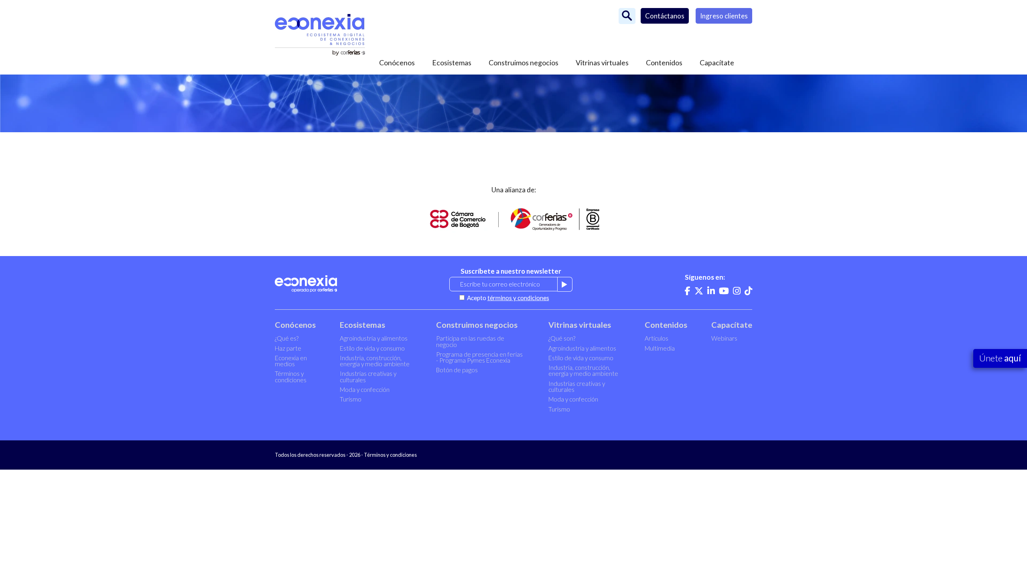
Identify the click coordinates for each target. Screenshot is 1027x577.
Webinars (724, 338)
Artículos (656, 338)
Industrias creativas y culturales (368, 376)
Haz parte (288, 348)
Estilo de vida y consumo (372, 348)
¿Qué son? (561, 338)
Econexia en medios (291, 360)
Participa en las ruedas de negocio (470, 341)
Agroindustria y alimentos (374, 338)
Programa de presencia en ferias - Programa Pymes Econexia (479, 357)
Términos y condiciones (290, 376)
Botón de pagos (457, 369)
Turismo (350, 399)
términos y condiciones (518, 297)
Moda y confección (365, 389)
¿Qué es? (286, 338)
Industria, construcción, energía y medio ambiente (375, 360)
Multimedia (660, 348)
